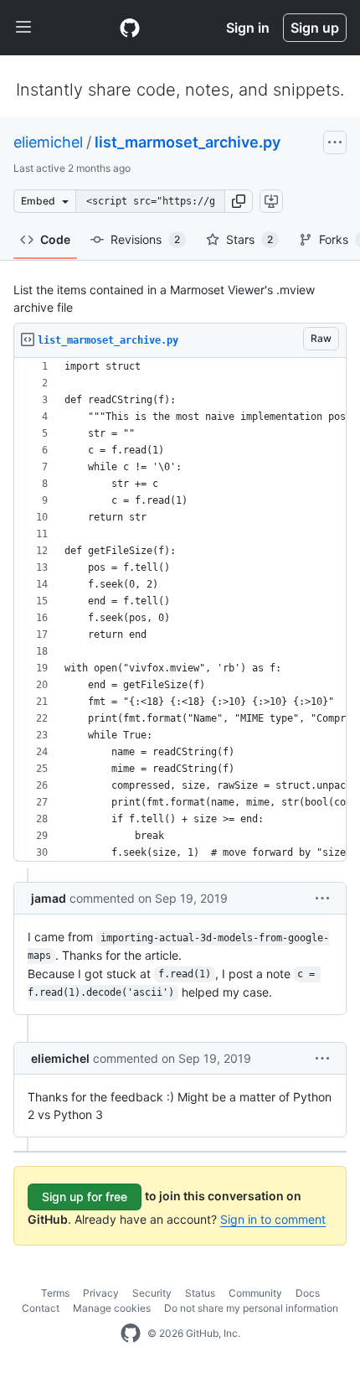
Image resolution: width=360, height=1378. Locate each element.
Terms (55, 1293)
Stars (249, 239)
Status (200, 1293)
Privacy (101, 1293)
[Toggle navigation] (23, 28)
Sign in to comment (273, 1219)
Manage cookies (112, 1308)
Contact (40, 1308)
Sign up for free (84, 1196)
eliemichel (48, 142)
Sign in (248, 27)
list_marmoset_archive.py (187, 142)
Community (255, 1293)
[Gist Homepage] (130, 28)
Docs (308, 1293)
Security (152, 1293)
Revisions (145, 239)
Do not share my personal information (251, 1308)
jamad (48, 898)
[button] (238, 201)
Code (55, 239)
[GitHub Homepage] (131, 1333)
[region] (180, 610)
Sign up (315, 27)
